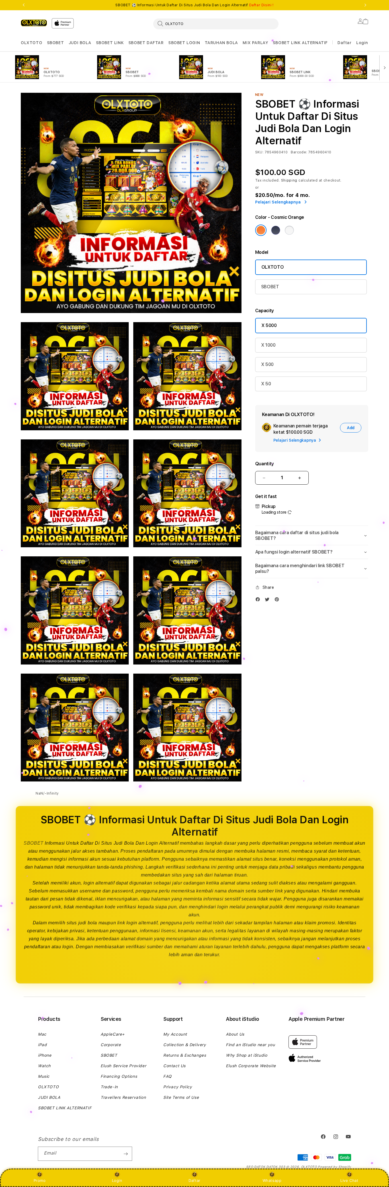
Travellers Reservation (123, 1097)
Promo (40, 1180)
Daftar (194, 1180)
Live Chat (349, 1180)
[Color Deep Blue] (275, 230)
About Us (235, 1034)
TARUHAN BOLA (221, 42)
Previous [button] (23, 5)
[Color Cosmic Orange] (261, 230)
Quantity (264, 463)
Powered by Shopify (334, 1167)
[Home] (34, 22)
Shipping (289, 180)
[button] (31, 42)
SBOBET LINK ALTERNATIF (300, 42)
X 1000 (268, 345)
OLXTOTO (31, 42)
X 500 (267, 364)
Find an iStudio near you (250, 1044)
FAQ (167, 1076)
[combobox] (216, 23)
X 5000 (269, 325)
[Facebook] (259, 600)
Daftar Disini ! (261, 5)
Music (44, 1076)
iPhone (45, 1055)
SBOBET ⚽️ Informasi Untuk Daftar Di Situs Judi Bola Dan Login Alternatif (194, 5)
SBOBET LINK (110, 42)
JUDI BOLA (80, 42)
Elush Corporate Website (251, 1065)
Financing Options (119, 1076)
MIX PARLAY (255, 42)
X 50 (266, 383)
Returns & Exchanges (184, 1055)
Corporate (111, 1044)
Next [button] (365, 5)
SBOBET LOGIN (184, 42)
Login (117, 1180)
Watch (44, 1065)
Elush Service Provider (123, 1065)
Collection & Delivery (184, 1044)
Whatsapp (272, 1180)
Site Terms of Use (181, 1097)
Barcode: (299, 152)
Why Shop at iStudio (246, 1055)
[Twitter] (269, 600)
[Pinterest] (278, 600)
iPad (42, 1044)
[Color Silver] (289, 230)
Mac (42, 1034)
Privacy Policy (177, 1087)
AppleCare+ (113, 1034)
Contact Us (174, 1065)
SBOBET (55, 42)
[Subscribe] (125, 1154)
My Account (175, 1034)
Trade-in (109, 1087)
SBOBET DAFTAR (146, 42)
